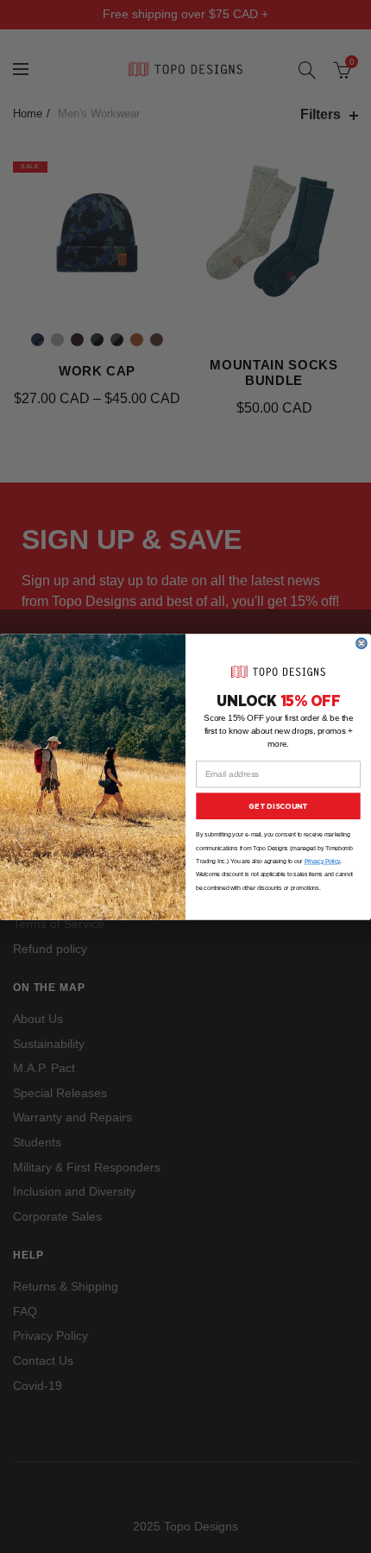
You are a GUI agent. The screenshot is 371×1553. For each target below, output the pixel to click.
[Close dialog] (361, 643)
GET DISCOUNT (277, 805)
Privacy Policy (323, 861)
